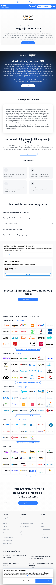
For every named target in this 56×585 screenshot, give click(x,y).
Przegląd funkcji (7, 518)
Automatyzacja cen (7, 540)
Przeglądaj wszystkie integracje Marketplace (28, 349)
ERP (20, 529)
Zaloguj (33, 6)
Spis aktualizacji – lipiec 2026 (11, 563)
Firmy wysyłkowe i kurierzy (26, 523)
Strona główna (20, 25)
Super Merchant (44, 537)
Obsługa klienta (6, 546)
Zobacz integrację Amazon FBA (28, 154)
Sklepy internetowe (24, 520)
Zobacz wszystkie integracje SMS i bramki (28, 442)
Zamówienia (6, 520)
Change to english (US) (23, 1)
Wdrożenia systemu (45, 529)
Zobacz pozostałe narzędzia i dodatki (28, 476)
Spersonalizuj (26, 580)
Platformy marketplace (25, 518)
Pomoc (42, 520)
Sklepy (19, 353)
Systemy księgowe (23, 387)
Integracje (27, 25)
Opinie (42, 526)
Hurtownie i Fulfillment (25, 534)
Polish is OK (35, 2)
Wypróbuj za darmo (43, 6)
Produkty (5, 526)
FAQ (42, 523)
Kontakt (42, 518)
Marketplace (21, 320)
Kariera (42, 532)
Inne (18, 447)
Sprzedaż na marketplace (9, 532)
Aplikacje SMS (21, 420)
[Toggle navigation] (54, 6)
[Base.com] (5, 6)
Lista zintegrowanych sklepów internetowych (28, 382)
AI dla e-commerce (7, 543)
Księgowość (6, 529)
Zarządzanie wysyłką (8, 537)
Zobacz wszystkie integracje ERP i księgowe (28, 415)
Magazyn (5, 523)
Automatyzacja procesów (9, 534)
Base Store (43, 534)
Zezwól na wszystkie (44, 580)
